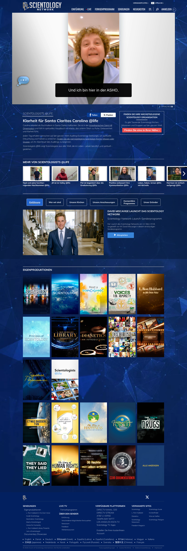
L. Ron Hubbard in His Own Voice (38, 513)
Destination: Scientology (35, 519)
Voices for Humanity (33, 525)
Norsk (62, 546)
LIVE (89, 9)
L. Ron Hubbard (137, 513)
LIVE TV (63, 506)
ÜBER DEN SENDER (68, 513)
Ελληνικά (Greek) (65, 543)
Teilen (94, 115)
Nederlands (50, 546)
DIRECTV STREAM (105, 512)
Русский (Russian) (91, 546)
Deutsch (49, 543)
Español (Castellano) (105, 543)
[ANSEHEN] (36, 337)
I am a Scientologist (33, 531)
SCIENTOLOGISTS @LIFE (38, 113)
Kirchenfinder (153, 513)
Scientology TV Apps (106, 525)
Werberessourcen (68, 530)
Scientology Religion (156, 520)
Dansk (38, 543)
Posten (109, 115)
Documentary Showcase (35, 534)
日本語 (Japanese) (33, 546)
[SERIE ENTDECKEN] (36, 294)
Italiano (151, 543)
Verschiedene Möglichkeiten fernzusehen (76, 521)
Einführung (65, 518)
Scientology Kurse (155, 509)
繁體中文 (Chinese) (124, 546)
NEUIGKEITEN (139, 9)
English (28, 543)
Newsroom (65, 524)
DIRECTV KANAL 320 (107, 509)
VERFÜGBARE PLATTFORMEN (110, 506)
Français (140, 546)
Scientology (136, 509)
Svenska (107, 546)
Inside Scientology (32, 516)
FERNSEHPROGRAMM (104, 9)
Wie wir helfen (154, 516)
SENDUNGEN (124, 9)
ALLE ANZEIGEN (151, 465)
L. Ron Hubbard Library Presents (37, 528)
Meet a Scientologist (33, 522)
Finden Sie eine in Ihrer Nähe (141, 130)
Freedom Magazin (138, 526)
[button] (3, 173)
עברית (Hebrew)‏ (125, 543)
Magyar (140, 543)
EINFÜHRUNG (77, 9)
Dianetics (135, 516)
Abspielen (122, 235)
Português (74, 546)
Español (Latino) (84, 543)
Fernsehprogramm (68, 509)
